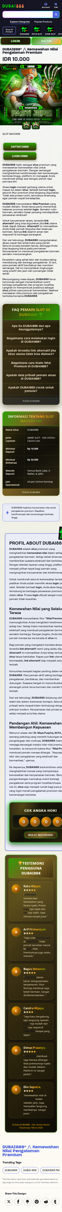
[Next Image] (59, 95)
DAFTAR (46, 41)
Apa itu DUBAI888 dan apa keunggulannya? (31, 327)
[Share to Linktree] (27, 1201)
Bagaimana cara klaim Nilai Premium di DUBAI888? (31, 364)
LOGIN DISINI (20, 156)
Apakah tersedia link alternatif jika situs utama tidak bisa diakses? (31, 352)
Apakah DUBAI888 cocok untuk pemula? (31, 389)
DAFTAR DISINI (20, 146)
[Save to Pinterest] (37, 1201)
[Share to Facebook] (18, 1201)
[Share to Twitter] (9, 1201)
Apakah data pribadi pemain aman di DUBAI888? (31, 377)
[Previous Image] (2, 95)
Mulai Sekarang (40, 835)
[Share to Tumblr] (55, 1201)
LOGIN (15, 41)
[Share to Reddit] (46, 1201)
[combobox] (28, 14)
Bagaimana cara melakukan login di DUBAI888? (31, 340)
